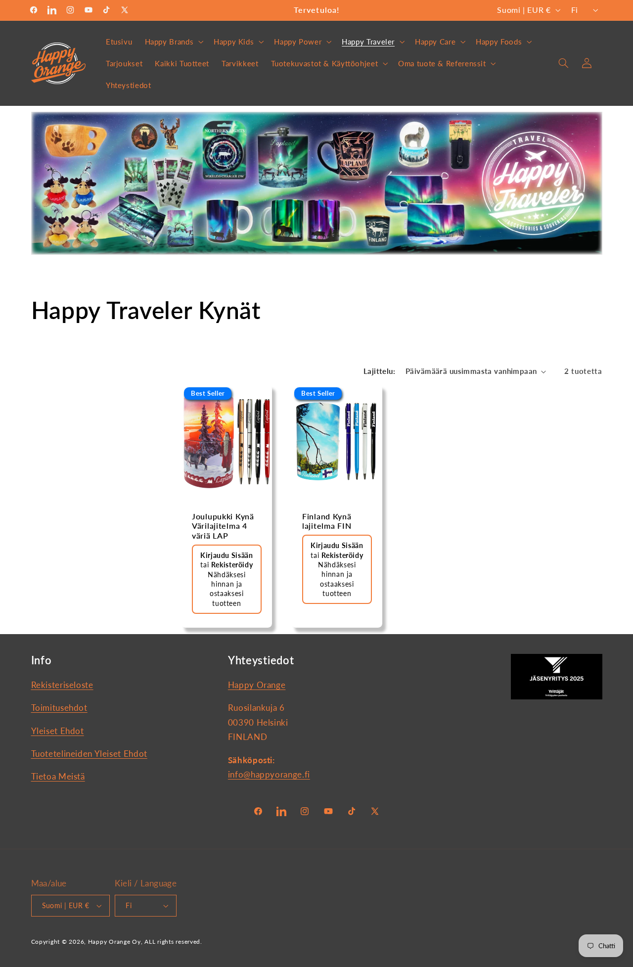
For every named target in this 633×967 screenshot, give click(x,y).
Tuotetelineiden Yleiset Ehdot (89, 753)
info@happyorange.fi (269, 774)
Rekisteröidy (232, 565)
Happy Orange (257, 685)
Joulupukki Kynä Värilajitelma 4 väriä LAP (223, 526)
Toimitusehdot (59, 707)
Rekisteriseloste (62, 685)
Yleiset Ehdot (57, 731)
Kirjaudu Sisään (226, 555)
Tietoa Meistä (58, 776)
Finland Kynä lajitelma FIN (327, 521)
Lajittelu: (379, 371)
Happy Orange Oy (114, 941)
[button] (173, 41)
